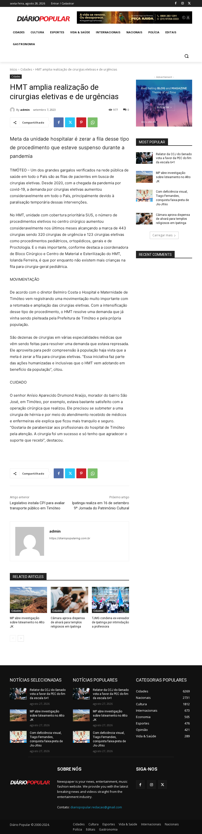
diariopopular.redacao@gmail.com (96, 807)
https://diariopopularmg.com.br (69, 538)
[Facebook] (176, 3)
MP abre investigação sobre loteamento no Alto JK (27, 622)
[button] (186, 56)
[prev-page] (13, 638)
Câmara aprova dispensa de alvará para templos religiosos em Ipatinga (68, 622)
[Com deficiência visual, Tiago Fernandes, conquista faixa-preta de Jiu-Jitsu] (144, 196)
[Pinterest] (81, 122)
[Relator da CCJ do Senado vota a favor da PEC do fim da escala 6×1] (144, 158)
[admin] (13, 109)
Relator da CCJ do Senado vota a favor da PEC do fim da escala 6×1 (174, 158)
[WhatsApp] (93, 122)
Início (13, 69)
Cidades (26, 69)
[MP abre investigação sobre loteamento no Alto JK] (28, 600)
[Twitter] (189, 3)
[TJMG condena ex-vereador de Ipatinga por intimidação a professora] (110, 600)
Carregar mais (162, 235)
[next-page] (21, 638)
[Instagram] (182, 3)
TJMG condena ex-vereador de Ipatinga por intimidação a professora (110, 622)
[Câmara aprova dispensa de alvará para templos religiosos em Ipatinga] (69, 600)
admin (25, 109)
